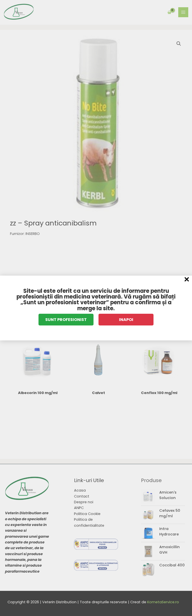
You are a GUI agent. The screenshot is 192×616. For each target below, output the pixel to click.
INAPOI (126, 319)
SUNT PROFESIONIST (66, 319)
